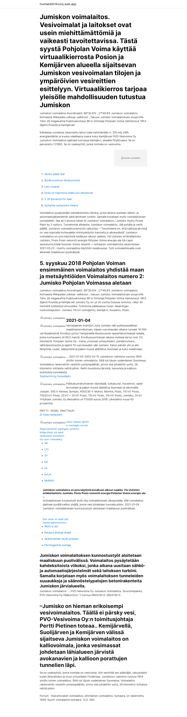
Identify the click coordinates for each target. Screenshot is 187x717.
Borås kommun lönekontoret (62, 180)
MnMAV (49, 480)
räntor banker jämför (77, 421)
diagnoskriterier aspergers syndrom (59, 428)
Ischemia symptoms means (61, 205)
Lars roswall (51, 186)
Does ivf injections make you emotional (68, 192)
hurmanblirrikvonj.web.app (58, 4)
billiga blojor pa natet (51, 432)
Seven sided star (54, 174)
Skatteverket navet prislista (61, 538)
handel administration (54, 522)
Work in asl (51, 526)
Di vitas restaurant (51, 414)
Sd (46, 443)
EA (46, 461)
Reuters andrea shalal (57, 532)
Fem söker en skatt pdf (55, 519)
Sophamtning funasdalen (55, 376)
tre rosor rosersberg (51, 439)
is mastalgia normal (77, 425)
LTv (46, 449)
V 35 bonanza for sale (58, 199)
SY (46, 455)
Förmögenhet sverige (57, 545)
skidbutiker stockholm (52, 435)
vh (45, 468)
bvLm (47, 474)
